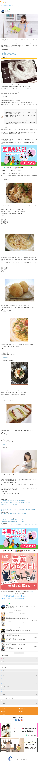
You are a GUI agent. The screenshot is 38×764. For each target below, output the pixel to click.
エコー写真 (10, 629)
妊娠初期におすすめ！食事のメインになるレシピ (8, 53)
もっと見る (19, 652)
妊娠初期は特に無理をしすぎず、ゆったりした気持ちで (9, 54)
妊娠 (7, 5)
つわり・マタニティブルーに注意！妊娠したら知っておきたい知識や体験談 (13, 513)
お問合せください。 (31, 591)
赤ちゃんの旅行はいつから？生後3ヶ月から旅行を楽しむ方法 (15, 639)
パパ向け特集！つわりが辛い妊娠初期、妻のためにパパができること (12, 519)
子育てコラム (14, 638)
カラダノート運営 (34, 620)
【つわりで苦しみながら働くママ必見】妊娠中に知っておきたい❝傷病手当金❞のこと (15, 515)
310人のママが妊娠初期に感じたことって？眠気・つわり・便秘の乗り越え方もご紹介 (15, 502)
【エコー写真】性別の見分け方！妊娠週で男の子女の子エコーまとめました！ (18, 630)
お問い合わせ (25, 759)
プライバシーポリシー (19, 759)
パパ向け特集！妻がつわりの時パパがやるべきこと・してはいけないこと (13, 521)
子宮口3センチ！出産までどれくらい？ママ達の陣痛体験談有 (13, 598)
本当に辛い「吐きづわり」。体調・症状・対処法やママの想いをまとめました (14, 504)
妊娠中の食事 (10, 5)
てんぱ (35, 637)
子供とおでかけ (10, 638)
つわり (12, 5)
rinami (5, 10)
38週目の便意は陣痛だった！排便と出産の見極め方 (14, 648)
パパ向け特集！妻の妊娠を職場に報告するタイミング (14, 635)
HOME (2, 5)
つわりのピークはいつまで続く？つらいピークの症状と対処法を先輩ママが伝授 (14, 506)
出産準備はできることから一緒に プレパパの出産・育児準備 (13, 595)
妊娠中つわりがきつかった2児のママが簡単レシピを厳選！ (11, 496)
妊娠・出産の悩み (5, 5)
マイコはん (34, 646)
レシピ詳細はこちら (4, 226)
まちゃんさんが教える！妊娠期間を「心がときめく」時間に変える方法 (15, 596)
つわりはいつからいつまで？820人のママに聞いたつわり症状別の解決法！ (13, 500)
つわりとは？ (4, 52)
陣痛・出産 (10, 647)
